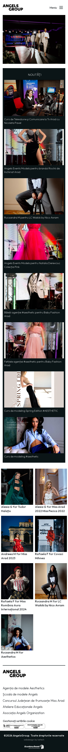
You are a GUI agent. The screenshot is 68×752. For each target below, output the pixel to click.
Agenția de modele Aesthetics (23, 688)
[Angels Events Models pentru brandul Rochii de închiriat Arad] (34, 151)
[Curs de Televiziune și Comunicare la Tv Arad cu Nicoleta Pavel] (34, 102)
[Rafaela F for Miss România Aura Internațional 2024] (17, 587)
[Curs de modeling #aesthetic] (34, 437)
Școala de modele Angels (20, 694)
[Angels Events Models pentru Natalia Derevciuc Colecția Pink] (34, 246)
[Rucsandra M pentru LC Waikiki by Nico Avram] (34, 198)
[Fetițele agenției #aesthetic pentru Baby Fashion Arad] (34, 344)
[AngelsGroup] (13, 7)
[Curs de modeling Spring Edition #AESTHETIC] (34, 392)
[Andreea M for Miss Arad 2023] (17, 538)
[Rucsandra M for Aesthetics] (17, 636)
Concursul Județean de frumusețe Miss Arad (33, 701)
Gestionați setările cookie (19, 721)
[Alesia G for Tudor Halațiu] (17, 491)
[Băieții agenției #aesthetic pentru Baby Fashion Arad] (34, 295)
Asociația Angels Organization (23, 713)
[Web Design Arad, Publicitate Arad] (34, 746)
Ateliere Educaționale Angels (23, 707)
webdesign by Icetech (34, 739)
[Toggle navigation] (61, 7)
